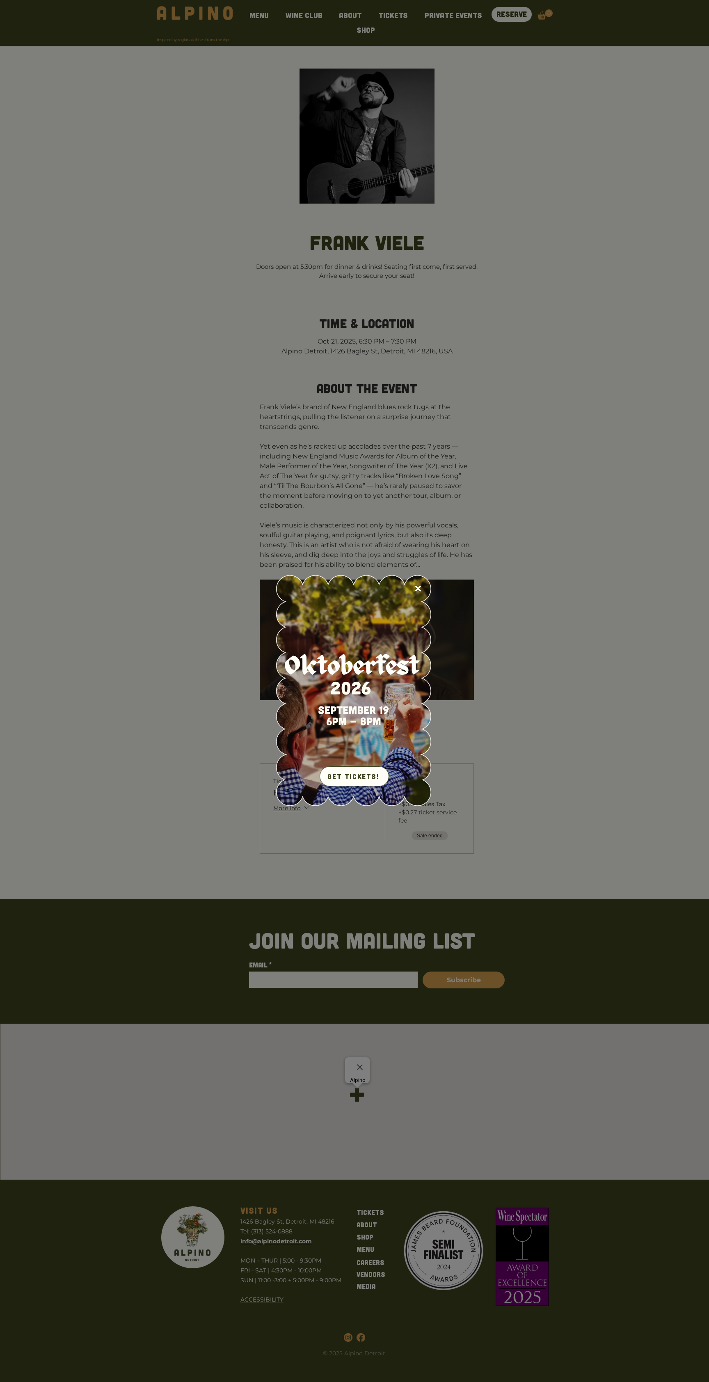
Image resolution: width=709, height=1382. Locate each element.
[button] (418, 588)
